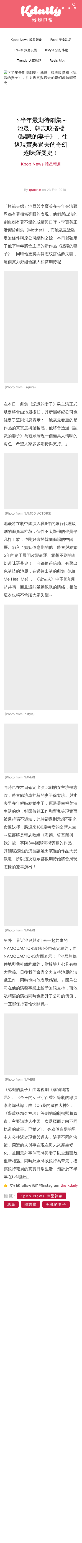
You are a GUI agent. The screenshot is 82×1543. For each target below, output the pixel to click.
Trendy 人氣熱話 (29, 60)
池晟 (11, 1204)
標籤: (10, 1195)
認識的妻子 (56, 1204)
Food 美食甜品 (61, 39)
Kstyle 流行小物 (56, 50)
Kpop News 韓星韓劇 (26, 39)
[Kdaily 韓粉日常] (41, 14)
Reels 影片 (57, 60)
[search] (74, 4)
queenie (35, 190)
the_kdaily (69, 1185)
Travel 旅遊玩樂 (25, 50)
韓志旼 (30, 1204)
